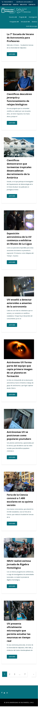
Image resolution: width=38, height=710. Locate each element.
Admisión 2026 (6, 4)
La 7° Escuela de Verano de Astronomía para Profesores (20, 38)
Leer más (12, 54)
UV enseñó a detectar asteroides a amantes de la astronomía (19, 303)
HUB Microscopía (31, 26)
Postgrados (13, 22)
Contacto (31, 4)
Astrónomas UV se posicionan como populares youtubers (19, 435)
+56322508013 (8, 2)
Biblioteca (23, 4)
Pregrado (22, 17)
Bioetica (34, 22)
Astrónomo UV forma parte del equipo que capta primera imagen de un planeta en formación (19, 369)
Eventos (15, 4)
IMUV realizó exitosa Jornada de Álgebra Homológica (19, 564)
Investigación (33, 17)
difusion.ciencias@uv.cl (25, 2)
